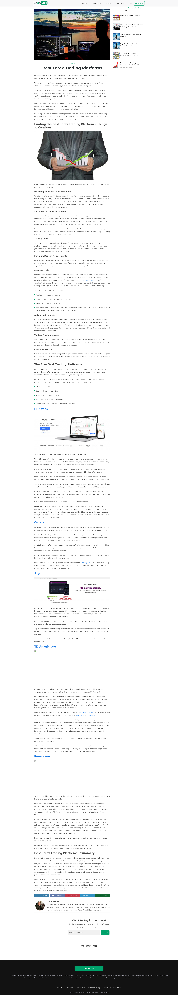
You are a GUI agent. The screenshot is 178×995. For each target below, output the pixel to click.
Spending (120, 3)
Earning (109, 3)
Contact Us (139, 3)
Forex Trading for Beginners (130, 15)
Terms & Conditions (112, 988)
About (59, 988)
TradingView (85, 563)
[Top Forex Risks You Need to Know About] (116, 36)
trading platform (87, 712)
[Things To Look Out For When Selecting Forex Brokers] (116, 27)
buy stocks (80, 715)
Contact (69, 988)
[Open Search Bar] (131, 3)
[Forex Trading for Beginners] (116, 17)
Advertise (81, 988)
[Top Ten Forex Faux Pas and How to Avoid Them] (116, 46)
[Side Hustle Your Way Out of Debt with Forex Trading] (116, 55)
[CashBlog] (40, 3)
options (92, 715)
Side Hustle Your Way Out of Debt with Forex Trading (130, 54)
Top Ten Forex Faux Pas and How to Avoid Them (131, 45)
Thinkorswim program (88, 280)
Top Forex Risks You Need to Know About (131, 35)
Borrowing (97, 3)
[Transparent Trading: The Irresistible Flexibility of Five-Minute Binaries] (116, 65)
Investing (84, 3)
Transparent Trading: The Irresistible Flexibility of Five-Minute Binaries (130, 65)
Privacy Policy (94, 988)
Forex (72, 63)
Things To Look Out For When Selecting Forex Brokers (131, 26)
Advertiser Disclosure (135, 8)
